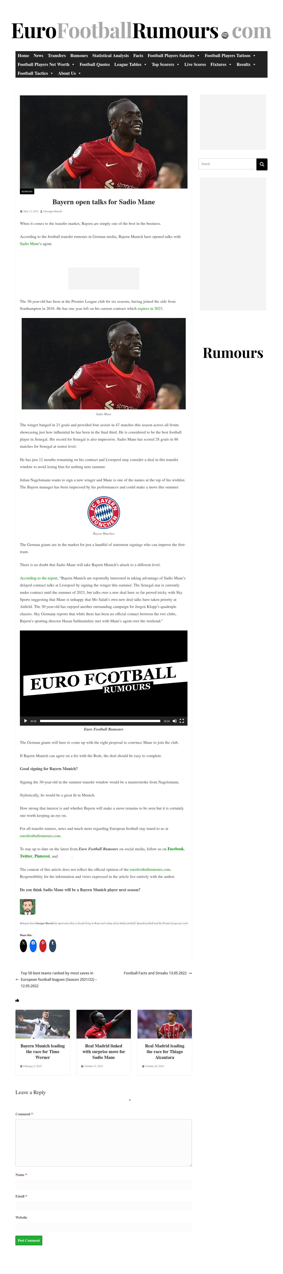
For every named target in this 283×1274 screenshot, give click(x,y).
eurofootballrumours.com (40, 835)
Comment (24, 1113)
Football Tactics (33, 73)
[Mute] (174, 721)
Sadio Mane (29, 243)
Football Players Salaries (171, 55)
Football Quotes (95, 64)
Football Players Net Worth (43, 64)
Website (21, 1217)
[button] (104, 678)
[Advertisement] (103, 279)
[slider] (100, 721)
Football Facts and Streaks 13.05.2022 (155, 973)
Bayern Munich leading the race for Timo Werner (43, 1051)
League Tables (128, 64)
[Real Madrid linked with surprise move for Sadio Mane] (103, 1012)
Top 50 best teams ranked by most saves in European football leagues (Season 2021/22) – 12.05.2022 (59, 979)
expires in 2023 (150, 308)
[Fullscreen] (182, 721)
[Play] (25, 721)
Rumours (79, 55)
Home (23, 55)
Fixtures (218, 64)
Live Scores (195, 64)
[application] (103, 678)
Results (243, 64)
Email (21, 1196)
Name (21, 1174)
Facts (138, 55)
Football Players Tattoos (227, 55)
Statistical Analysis (110, 55)
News (38, 55)
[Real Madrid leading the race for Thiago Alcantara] (165, 1012)
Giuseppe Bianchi (53, 211)
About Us (67, 73)
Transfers (57, 55)
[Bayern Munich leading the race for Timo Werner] (42, 1012)
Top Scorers (163, 64)
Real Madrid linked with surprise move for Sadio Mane (103, 1051)
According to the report (38, 577)
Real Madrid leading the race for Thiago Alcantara (164, 1051)
